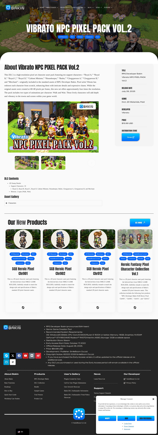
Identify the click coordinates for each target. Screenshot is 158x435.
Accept (107, 418)
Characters (89, 37)
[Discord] (32, 356)
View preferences (146, 418)
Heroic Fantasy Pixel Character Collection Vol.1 (135, 269)
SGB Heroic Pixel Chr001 (23, 271)
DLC (72, 37)
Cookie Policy (128, 423)
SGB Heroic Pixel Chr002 (60, 271)
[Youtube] (25, 356)
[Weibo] (38, 356)
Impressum (127, 429)
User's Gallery (72, 374)
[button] (153, 399)
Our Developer (132, 374)
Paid (97, 37)
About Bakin (11, 374)
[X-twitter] (13, 356)
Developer (25, 254)
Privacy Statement (129, 426)
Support (98, 388)
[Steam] (6, 356)
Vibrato (80, 37)
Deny (126, 418)
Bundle (140, 258)
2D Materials (63, 37)
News (97, 374)
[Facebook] (19, 356)
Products (39, 374)
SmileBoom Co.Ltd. (19, 258)
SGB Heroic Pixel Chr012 (98, 271)
